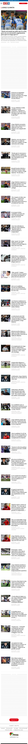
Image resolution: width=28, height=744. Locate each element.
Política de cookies (8, 729)
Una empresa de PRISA (14, 734)
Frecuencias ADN (9, 728)
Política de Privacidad (23, 728)
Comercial (3, 728)
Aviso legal (16, 728)
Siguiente (13, 720)
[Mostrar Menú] (1, 3)
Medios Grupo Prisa (14, 737)
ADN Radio (6, 3)
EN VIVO (23, 3)
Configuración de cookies (18, 729)
